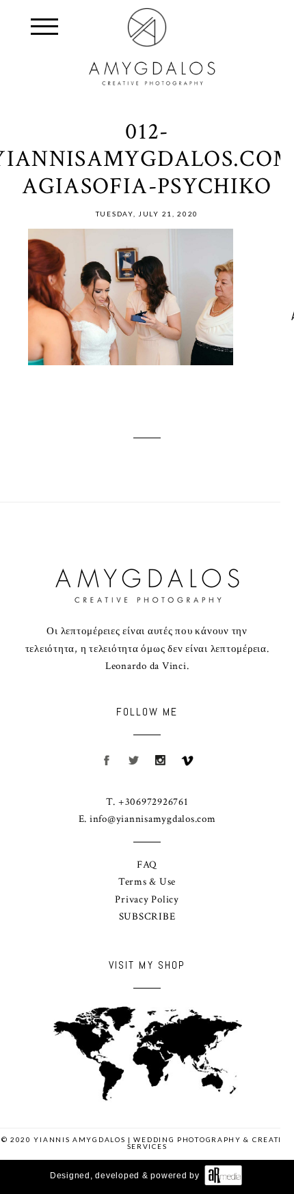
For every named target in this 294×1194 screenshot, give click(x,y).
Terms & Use (147, 881)
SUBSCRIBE (147, 916)
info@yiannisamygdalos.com (153, 818)
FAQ (147, 864)
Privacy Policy (147, 899)
